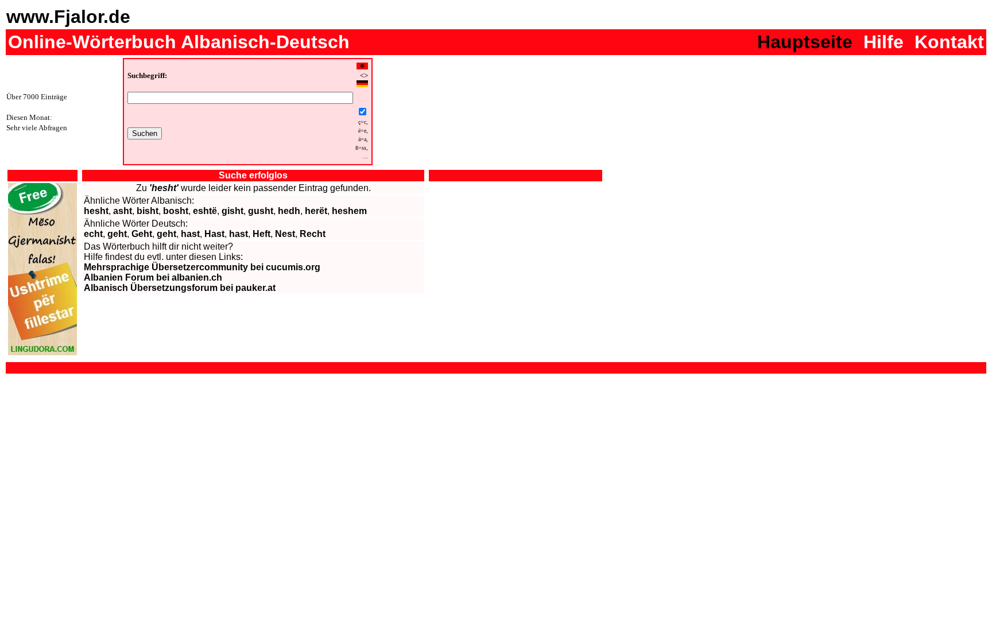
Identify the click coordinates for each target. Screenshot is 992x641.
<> (364, 76)
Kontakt (949, 42)
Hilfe (883, 42)
